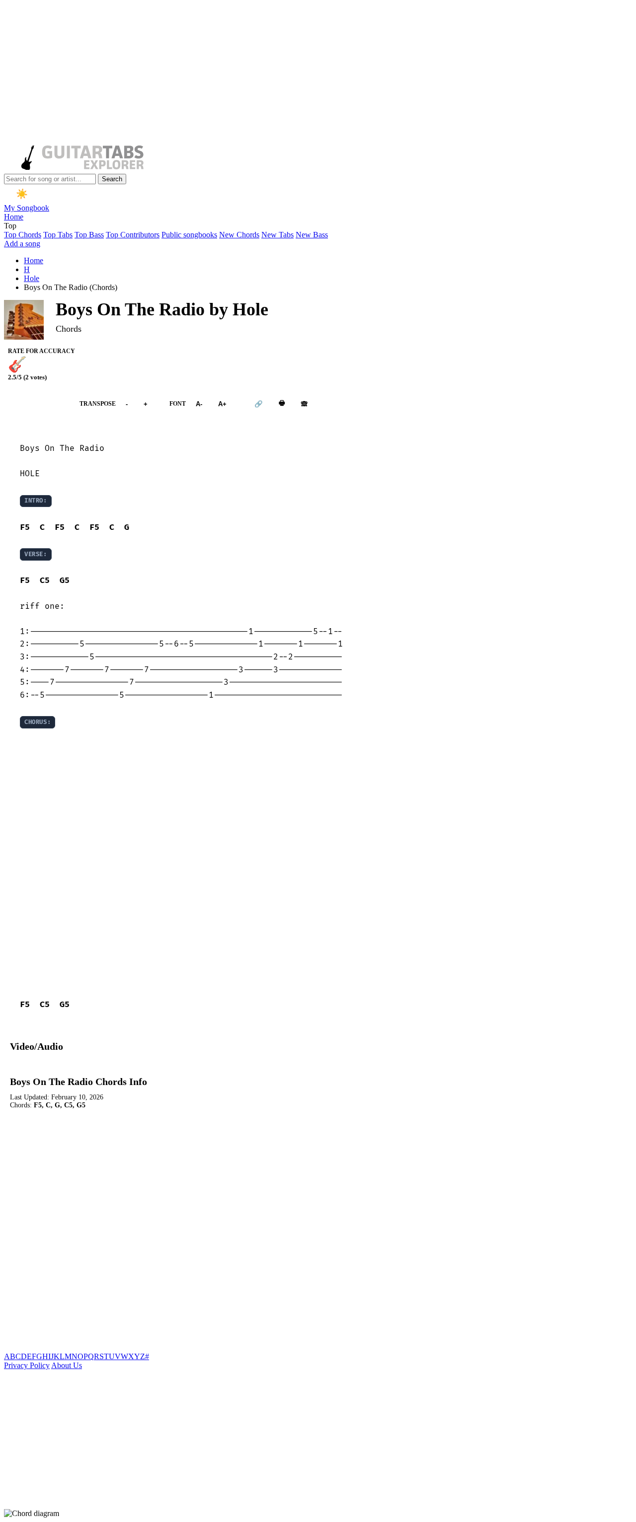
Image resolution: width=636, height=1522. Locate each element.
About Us (66, 1365)
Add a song (22, 243)
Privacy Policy (27, 1365)
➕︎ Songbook (37, 404)
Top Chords (22, 234)
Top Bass (89, 234)
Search (112, 179)
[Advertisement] (302, 73)
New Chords (239, 234)
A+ (222, 404)
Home (13, 217)
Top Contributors (132, 234)
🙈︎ (304, 404)
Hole (31, 278)
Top (10, 225)
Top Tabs (58, 234)
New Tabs (277, 234)
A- (199, 404)
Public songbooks (189, 234)
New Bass (312, 234)
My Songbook (26, 208)
